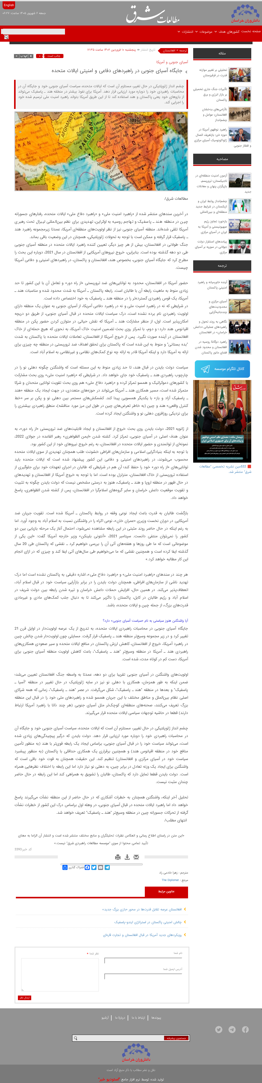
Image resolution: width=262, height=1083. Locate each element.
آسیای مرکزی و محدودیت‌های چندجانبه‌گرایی (218, 307)
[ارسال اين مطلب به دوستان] (135, 858)
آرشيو (105, 1017)
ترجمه (183, 50)
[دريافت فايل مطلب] (126, 858)
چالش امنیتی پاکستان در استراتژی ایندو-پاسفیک (148, 922)
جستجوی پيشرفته (176, 1038)
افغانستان (169, 50)
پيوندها (156, 1017)
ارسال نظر (24, 998)
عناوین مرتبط (166, 891)
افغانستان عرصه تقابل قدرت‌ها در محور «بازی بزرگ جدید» (142, 909)
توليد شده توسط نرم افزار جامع (131, 1079)
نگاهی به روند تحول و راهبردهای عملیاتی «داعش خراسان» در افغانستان (210, 327)
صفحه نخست (251, 31)
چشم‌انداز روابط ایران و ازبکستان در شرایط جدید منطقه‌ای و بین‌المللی (211, 206)
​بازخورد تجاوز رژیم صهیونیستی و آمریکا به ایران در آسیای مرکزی (212, 227)
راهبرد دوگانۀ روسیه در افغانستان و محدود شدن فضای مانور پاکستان (211, 347)
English (9, 5)
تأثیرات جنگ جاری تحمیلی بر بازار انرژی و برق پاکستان (210, 94)
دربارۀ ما (120, 1017)
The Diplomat (170, 880)
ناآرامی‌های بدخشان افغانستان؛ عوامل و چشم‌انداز (214, 114)
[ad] (222, 369)
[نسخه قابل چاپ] (117, 858)
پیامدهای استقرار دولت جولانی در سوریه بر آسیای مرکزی (211, 247)
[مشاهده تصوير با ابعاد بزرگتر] (180, 118)
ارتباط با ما (138, 1017)
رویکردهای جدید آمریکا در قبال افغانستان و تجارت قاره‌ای (142, 935)
